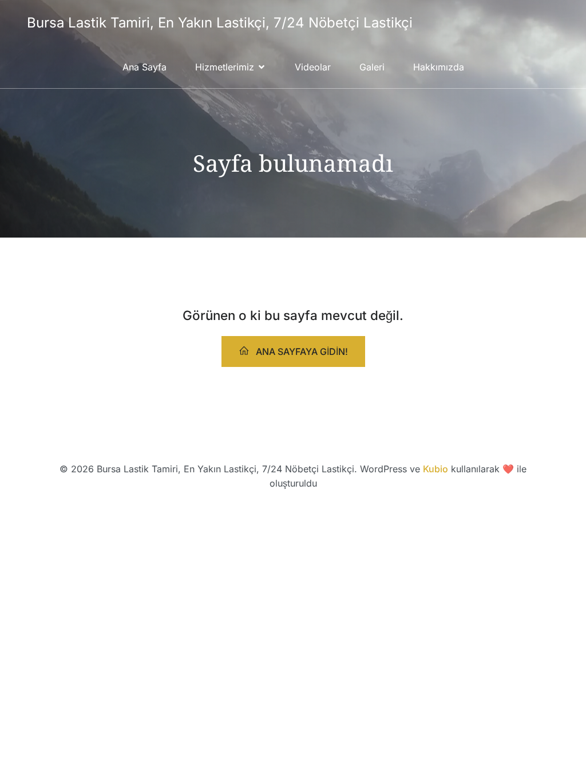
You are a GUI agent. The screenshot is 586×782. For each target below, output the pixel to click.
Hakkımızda (438, 67)
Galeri (372, 67)
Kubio (435, 469)
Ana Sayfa (144, 67)
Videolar (313, 67)
